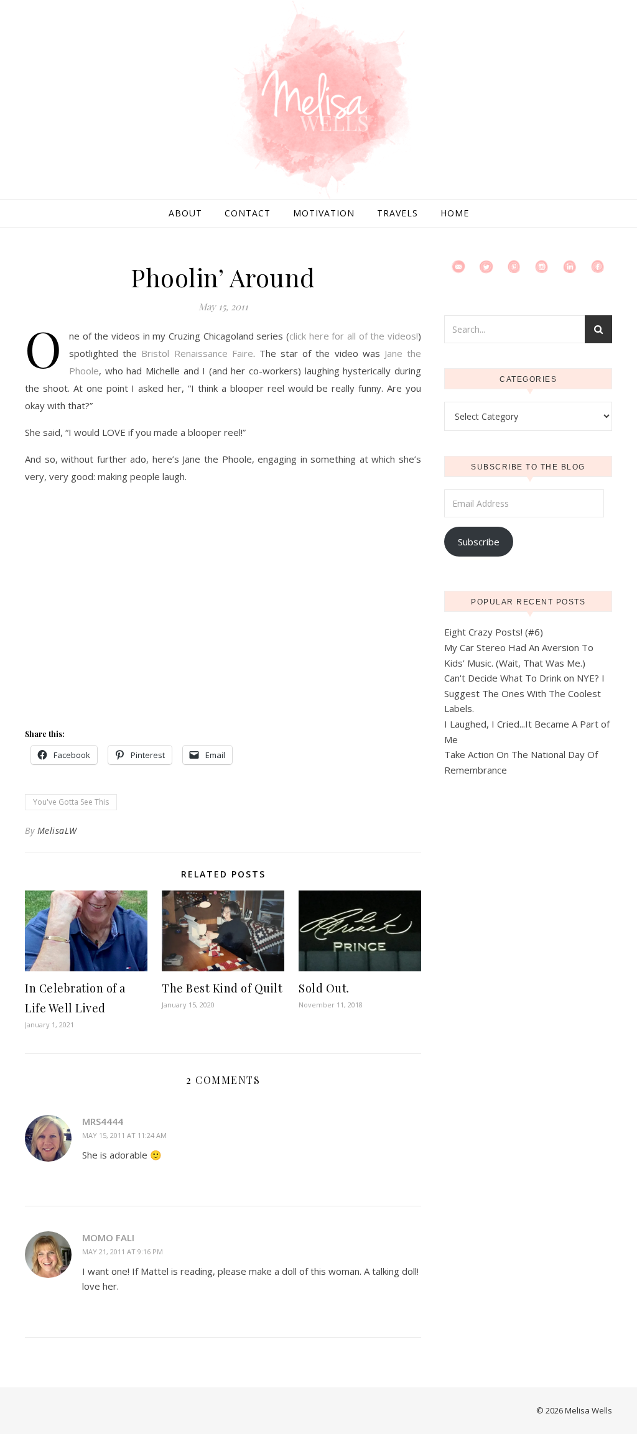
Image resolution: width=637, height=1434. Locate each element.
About (185, 213)
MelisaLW (57, 830)
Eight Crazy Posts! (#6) (493, 632)
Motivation (324, 213)
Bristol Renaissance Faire (197, 353)
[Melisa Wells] (318, 100)
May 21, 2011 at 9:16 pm (122, 1251)
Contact (248, 213)
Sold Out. (324, 988)
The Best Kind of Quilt (222, 988)
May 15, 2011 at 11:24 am (124, 1135)
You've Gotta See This (71, 802)
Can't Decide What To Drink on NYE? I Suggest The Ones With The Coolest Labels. (524, 693)
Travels (397, 213)
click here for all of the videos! (353, 336)
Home (454, 213)
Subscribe (479, 541)
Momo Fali (108, 1237)
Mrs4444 (102, 1121)
